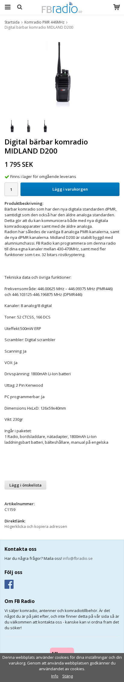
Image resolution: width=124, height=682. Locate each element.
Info (54, 676)
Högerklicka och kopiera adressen (36, 526)
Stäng (67, 676)
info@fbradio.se (78, 558)
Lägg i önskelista (25, 485)
